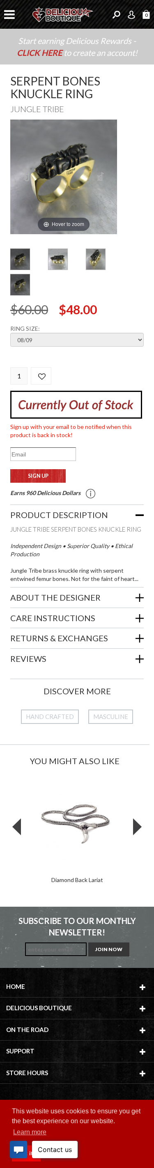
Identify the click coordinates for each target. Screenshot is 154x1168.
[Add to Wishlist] (41, 376)
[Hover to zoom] (63, 176)
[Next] (100, 176)
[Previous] (26, 176)
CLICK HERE (40, 53)
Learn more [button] (29, 1132)
